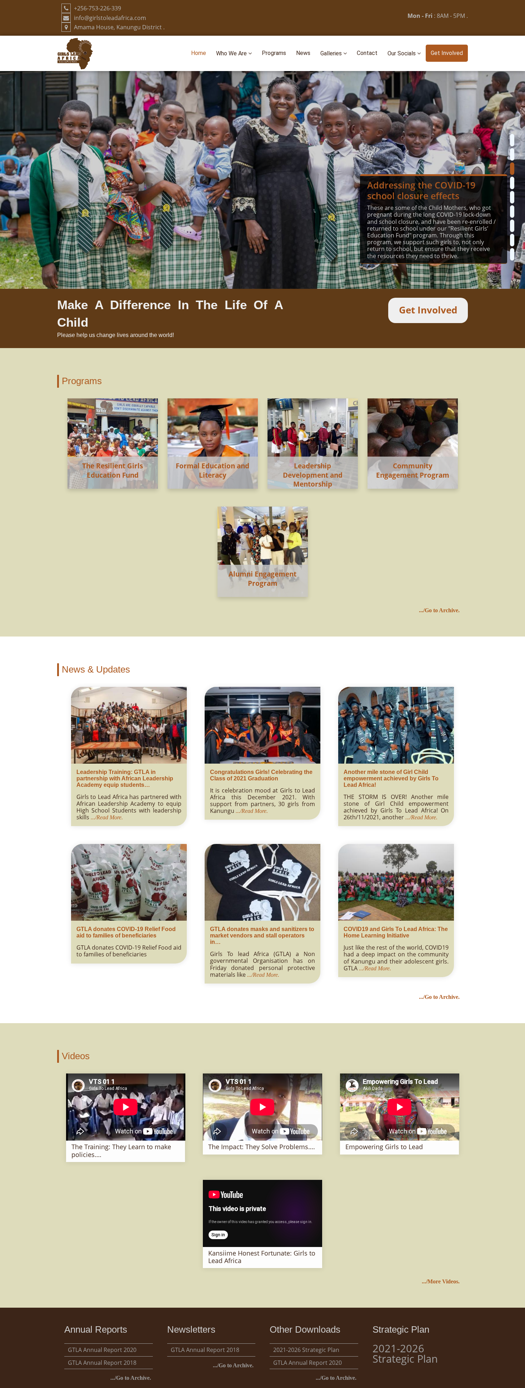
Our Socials (402, 53)
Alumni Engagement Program (262, 578)
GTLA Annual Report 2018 (102, 1363)
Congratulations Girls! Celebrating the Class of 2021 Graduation (261, 775)
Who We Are (232, 53)
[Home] (75, 53)
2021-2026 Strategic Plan (306, 1350)
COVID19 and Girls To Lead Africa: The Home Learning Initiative (396, 932)
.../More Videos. (441, 1281)
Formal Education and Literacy (212, 470)
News (303, 53)
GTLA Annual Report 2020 (102, 1350)
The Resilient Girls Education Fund (112, 470)
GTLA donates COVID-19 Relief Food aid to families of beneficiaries (126, 932)
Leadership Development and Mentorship (312, 475)
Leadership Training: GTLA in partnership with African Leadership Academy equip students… (124, 778)
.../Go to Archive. (439, 610)
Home (198, 53)
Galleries (331, 53)
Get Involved (447, 53)
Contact (367, 53)
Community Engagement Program (412, 470)
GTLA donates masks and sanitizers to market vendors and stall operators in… (262, 935)
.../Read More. (107, 817)
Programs (274, 53)
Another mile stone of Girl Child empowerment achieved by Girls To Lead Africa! (391, 778)
